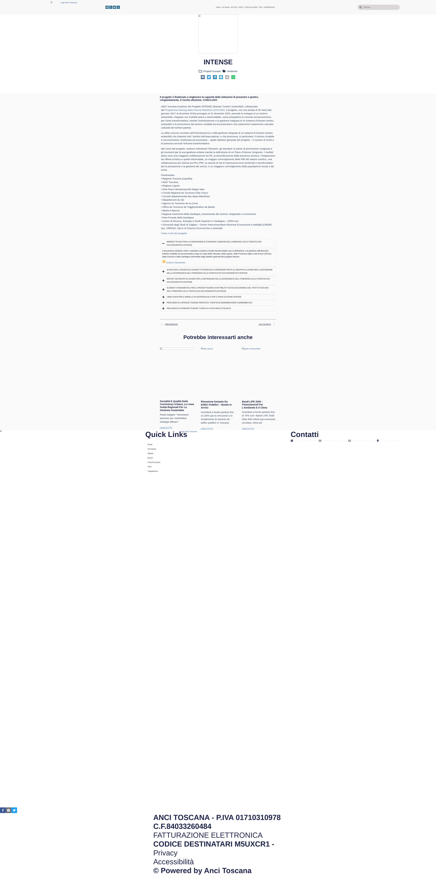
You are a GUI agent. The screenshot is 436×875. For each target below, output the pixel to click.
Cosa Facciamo (251, 7)
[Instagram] (118, 7)
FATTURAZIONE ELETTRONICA (208, 835)
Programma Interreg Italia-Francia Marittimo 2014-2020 (195, 110)
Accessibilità (173, 862)
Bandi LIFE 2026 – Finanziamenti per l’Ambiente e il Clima (254, 404)
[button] (203, 77)
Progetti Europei (212, 71)
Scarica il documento (175, 262)
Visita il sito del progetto (174, 233)
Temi (260, 7)
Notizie (234, 7)
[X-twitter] (110, 7)
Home (218, 7)
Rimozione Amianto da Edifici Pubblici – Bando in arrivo (216, 404)
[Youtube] (114, 7)
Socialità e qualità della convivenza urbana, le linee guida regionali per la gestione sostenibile (177, 406)
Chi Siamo (226, 7)
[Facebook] (107, 7)
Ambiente (232, 71)
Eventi (241, 7)
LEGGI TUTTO (166, 428)
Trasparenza (269, 7)
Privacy (165, 853)
